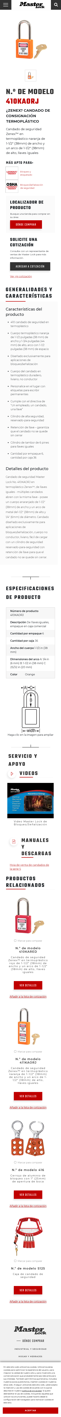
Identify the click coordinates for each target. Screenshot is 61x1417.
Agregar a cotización (30, 266)
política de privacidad (32, 1390)
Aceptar (30, 1410)
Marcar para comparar (30, 940)
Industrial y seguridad (30, 1349)
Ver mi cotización (21, 276)
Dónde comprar (26, 224)
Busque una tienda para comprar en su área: (30, 215)
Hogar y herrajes (30, 1356)
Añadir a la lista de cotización (28, 996)
